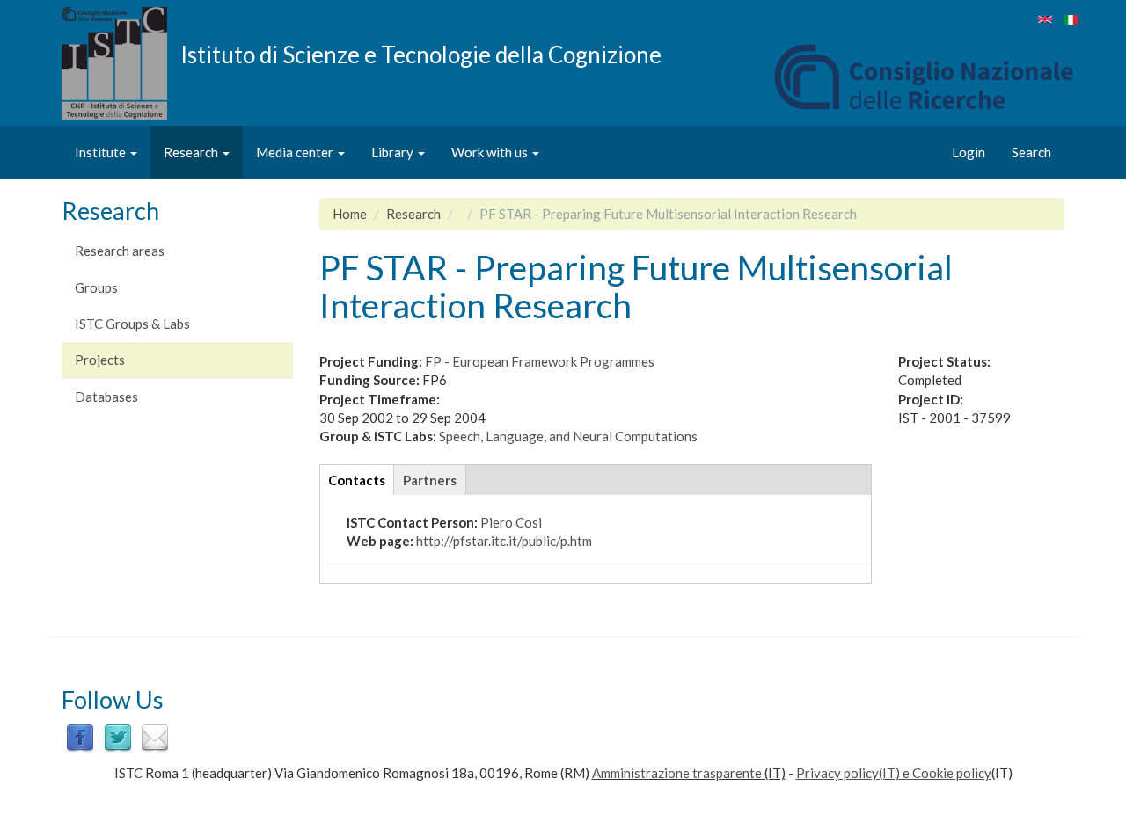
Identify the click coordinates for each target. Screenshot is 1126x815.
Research (192, 152)
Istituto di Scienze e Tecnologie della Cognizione (421, 54)
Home (350, 214)
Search (1031, 152)
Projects (100, 359)
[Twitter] (118, 736)
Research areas (120, 250)
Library (393, 152)
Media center (296, 152)
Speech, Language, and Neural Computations (568, 436)
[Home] (121, 63)
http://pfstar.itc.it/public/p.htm (504, 541)
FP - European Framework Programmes (539, 361)
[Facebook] (80, 736)
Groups (96, 287)
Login (968, 152)
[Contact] (155, 736)
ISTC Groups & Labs (132, 323)
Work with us (490, 152)
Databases (106, 396)
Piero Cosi (511, 522)
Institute (101, 152)
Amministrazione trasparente (677, 773)
